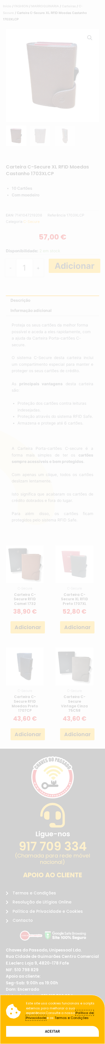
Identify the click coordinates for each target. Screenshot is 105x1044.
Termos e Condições (72, 1017)
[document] (52, 522)
